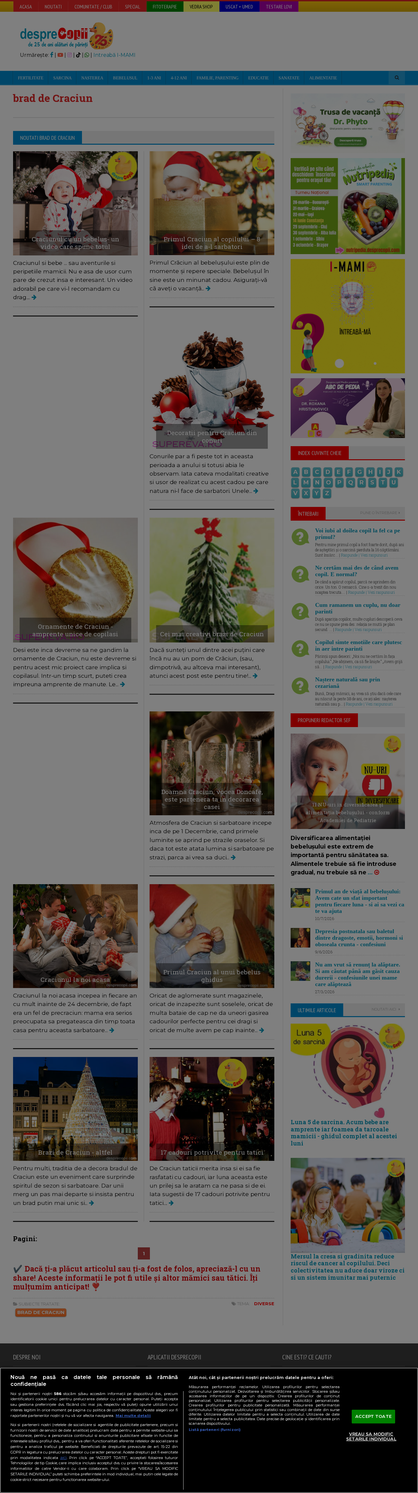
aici (63, 1457)
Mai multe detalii (133, 1415)
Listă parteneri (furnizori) (215, 1429)
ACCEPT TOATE (373, 1416)
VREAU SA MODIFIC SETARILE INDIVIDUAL (371, 1436)
